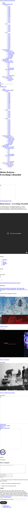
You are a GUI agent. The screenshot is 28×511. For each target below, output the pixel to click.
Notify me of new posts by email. (9, 485)
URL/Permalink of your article (6, 499)
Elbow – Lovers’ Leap (5, 428)
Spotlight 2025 (6, 505)
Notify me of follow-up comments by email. (11, 483)
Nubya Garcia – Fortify (5, 425)
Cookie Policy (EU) (7, 507)
